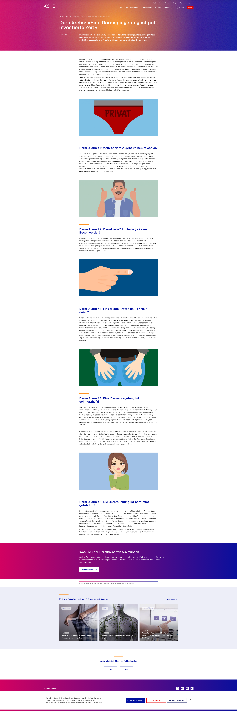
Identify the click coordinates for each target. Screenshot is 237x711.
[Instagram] (177, 688)
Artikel (68, 16)
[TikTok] (192, 688)
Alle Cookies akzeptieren (135, 700)
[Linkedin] (187, 688)
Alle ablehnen (156, 700)
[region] (118, 700)
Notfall (190, 7)
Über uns (168, 3)
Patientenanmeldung (185, 3)
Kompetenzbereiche (163, 7)
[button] (110, 669)
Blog (174, 3)
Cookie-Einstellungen (177, 700)
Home (62, 16)
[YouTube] (182, 688)
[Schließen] (190, 700)
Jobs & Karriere (157, 3)
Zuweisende (147, 7)
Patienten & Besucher (129, 7)
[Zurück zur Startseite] (50, 6)
